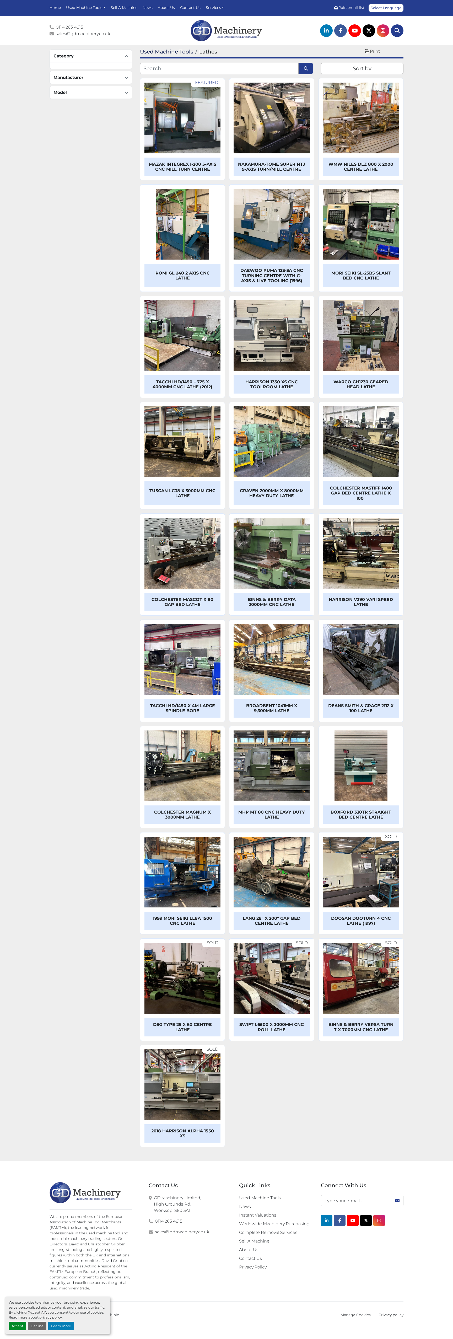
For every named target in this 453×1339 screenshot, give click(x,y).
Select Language (386, 8)
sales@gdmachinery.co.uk (83, 33)
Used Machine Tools (84, 7)
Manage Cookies (356, 1315)
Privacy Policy (253, 1267)
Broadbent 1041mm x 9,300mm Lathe (271, 708)
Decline (37, 1326)
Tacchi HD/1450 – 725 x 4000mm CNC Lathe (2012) (182, 384)
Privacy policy (391, 1315)
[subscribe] (397, 1200)
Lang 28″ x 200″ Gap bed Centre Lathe (271, 921)
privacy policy (50, 1317)
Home (55, 7)
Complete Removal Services (268, 1232)
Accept (17, 1326)
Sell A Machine (124, 7)
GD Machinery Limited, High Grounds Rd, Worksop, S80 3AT (177, 1204)
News (148, 7)
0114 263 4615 (69, 27)
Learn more (61, 1326)
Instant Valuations (257, 1215)
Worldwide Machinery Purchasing (274, 1223)
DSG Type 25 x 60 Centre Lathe (182, 1027)
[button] (85, 7)
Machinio (111, 1315)
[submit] (306, 68)
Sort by (362, 68)
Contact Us (190, 7)
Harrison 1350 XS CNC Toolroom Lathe (271, 384)
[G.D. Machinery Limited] (85, 1192)
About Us (166, 7)
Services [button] (213, 7)
